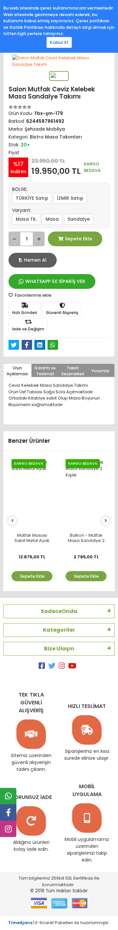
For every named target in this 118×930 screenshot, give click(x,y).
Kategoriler (59, 630)
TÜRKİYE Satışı (32, 198)
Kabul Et (59, 42)
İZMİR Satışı (70, 198)
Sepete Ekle (78, 238)
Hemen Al (35, 260)
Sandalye (79, 219)
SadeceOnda (59, 611)
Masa (52, 219)
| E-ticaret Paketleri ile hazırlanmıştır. (59, 923)
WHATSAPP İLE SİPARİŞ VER (55, 281)
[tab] (17, 370)
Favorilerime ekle (32, 295)
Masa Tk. (26, 219)
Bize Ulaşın (59, 648)
